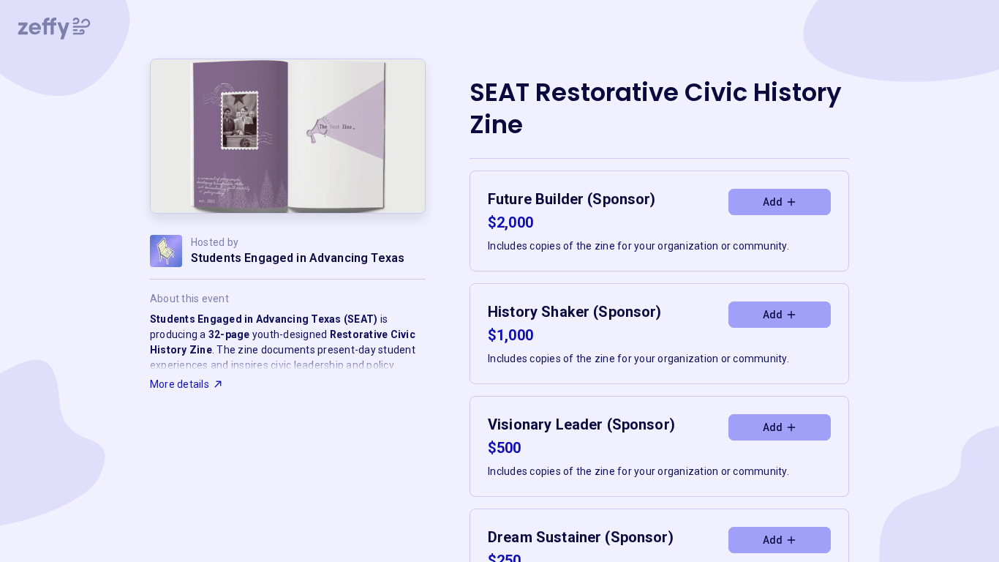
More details (179, 384)
